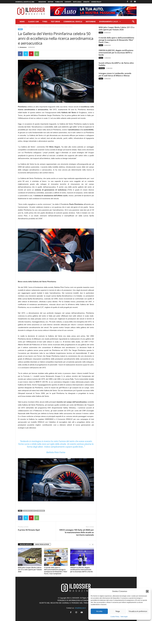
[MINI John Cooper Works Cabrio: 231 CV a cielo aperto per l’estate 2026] (30, 557)
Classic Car (33, 21)
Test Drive (55, 21)
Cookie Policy (114, 616)
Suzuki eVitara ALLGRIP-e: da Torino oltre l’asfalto (116, 64)
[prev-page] (90, 544)
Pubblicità (59, 2)
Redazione (42, 2)
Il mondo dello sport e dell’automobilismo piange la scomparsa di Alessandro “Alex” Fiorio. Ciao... (116, 39)
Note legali (124, 616)
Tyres (44, 21)
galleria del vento (29, 511)
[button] (147, 591)
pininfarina (40, 511)
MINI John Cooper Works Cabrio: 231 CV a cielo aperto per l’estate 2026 (30, 569)
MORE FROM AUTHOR (42, 544)
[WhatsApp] (36, 53)
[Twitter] (25, 53)
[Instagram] (131, 1)
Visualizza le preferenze (138, 611)
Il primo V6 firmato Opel (29, 530)
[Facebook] (127, 1)
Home (19, 27)
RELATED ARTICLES (26, 544)
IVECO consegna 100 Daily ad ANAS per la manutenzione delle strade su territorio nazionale (76, 532)
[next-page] (93, 544)
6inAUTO (86, 2)
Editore (50, 2)
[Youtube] (134, 1)
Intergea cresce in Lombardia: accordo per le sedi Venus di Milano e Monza (115, 74)
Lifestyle (101, 68)
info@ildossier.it (80, 608)
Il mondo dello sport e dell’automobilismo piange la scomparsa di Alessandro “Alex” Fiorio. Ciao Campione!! (55, 570)
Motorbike (91, 21)
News (22, 21)
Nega (118, 611)
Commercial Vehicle (73, 21)
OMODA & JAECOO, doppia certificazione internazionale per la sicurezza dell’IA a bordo (81, 569)
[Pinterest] (31, 53)
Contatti (68, 2)
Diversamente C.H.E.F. (109, 21)
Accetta (99, 611)
